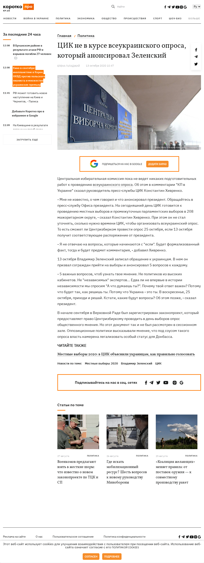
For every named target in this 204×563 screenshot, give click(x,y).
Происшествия (135, 18)
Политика (63, 18)
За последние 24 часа (22, 34)
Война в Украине (36, 18)
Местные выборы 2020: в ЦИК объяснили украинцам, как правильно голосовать (126, 354)
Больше (194, 18)
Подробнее (112, 556)
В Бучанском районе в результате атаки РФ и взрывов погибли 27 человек (32, 50)
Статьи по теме (70, 405)
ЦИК (158, 363)
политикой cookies (125, 547)
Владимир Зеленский (136, 363)
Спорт (157, 18)
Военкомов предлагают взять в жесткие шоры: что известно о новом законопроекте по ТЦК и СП (77, 472)
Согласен (91, 556)
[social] (165, 7)
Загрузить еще (27, 139)
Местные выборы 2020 (101, 363)
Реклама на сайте (14, 536)
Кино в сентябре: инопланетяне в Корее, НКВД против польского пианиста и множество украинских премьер (29, 76)
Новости (10, 18)
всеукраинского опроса (113, 184)
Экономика (86, 18)
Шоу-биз (175, 18)
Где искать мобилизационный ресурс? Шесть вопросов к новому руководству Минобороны (127, 472)
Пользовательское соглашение (73, 536)
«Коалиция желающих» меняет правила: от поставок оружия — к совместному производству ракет (175, 472)
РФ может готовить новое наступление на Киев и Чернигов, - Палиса (30, 97)
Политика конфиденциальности (124, 536)
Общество (109, 18)
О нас (39, 536)
